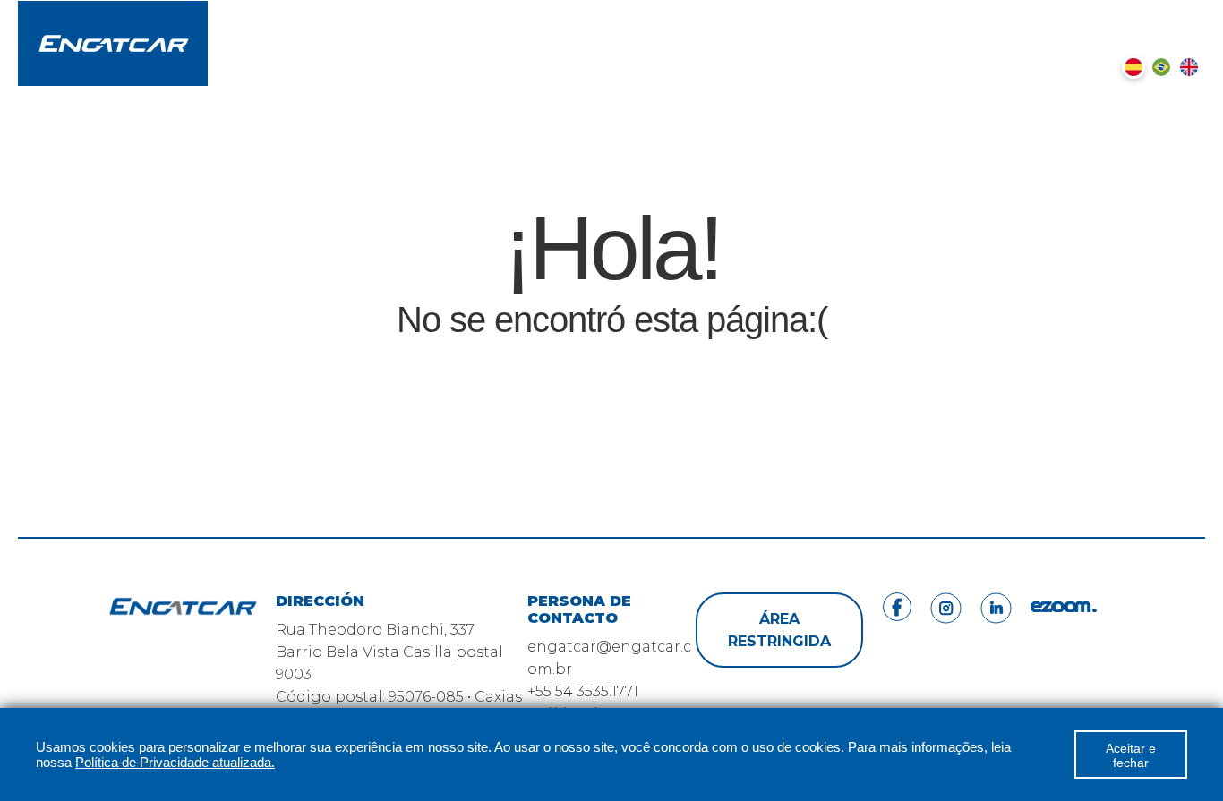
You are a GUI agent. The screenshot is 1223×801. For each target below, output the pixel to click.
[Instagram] (946, 669)
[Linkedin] (996, 669)
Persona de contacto (995, 17)
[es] (1133, 67)
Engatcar (590, 17)
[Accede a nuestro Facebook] (1107, 19)
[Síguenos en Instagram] (1141, 19)
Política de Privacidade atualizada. (175, 762)
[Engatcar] (113, 45)
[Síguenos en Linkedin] (1175, 19)
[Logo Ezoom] (1063, 669)
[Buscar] (1075, 66)
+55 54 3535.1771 (582, 691)
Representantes (825, 17)
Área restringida (779, 630)
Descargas (694, 17)
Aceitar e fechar (1131, 755)
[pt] (1161, 67)
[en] (1189, 67)
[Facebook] (897, 669)
